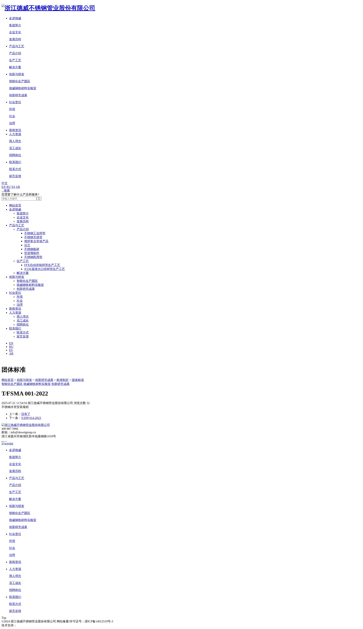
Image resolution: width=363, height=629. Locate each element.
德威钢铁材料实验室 (22, 88)
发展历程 (15, 39)
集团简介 (15, 25)
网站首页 (15, 205)
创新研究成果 (18, 95)
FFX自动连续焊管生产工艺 (42, 265)
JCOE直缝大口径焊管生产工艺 (44, 269)
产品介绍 (15, 53)
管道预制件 (31, 253)
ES (13, 186)
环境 (12, 109)
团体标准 (78, 380)
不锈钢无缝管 (33, 237)
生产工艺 (15, 60)
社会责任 (15, 102)
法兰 (27, 245)
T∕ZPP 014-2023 (31, 418)
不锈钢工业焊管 (34, 233)
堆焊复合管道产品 (36, 241)
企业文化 (15, 32)
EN (4, 186)
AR (18, 186)
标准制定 (63, 380)
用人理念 (15, 141)
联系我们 (15, 162)
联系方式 (15, 169)
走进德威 (15, 18)
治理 (12, 123)
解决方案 (15, 67)
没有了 (25, 414)
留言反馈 (15, 176)
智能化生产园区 (19, 81)
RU (8, 186)
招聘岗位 (15, 155)
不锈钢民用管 (33, 257)
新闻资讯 (15, 130)
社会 (12, 116)
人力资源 (15, 134)
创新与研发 (16, 74)
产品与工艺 (16, 46)
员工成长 (15, 148)
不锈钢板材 (31, 249)
